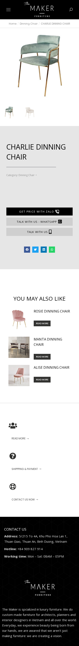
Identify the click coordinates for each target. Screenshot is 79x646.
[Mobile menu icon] (8, 9)
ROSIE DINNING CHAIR (52, 311)
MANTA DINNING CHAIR (48, 342)
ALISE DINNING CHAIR (51, 367)
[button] (62, 3)
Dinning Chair (27, 175)
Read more (42, 323)
